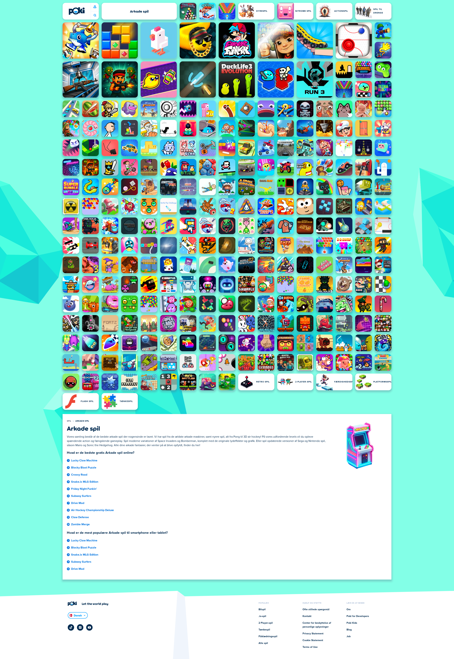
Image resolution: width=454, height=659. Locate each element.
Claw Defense (80, 517)
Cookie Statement (313, 640)
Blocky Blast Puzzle (83, 467)
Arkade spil (82, 421)
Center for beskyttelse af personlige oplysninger (317, 625)
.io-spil (262, 616)
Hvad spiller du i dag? (95, 15)
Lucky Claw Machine (84, 460)
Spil (69, 421)
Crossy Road (79, 474)
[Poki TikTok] (71, 627)
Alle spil (263, 643)
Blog (349, 629)
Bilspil (262, 609)
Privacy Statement (313, 633)
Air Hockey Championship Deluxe (92, 510)
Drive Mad (77, 503)
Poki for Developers (358, 616)
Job (349, 636)
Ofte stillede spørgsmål (316, 609)
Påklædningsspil (268, 636)
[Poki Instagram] (80, 627)
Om (349, 609)
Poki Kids (352, 623)
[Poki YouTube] (89, 627)
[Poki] (76, 11)
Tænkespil (264, 629)
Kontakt (307, 616)
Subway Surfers (81, 496)
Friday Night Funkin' (84, 488)
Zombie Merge (80, 524)
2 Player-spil (266, 623)
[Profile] (95, 7)
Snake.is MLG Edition (84, 481)
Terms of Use (310, 647)
